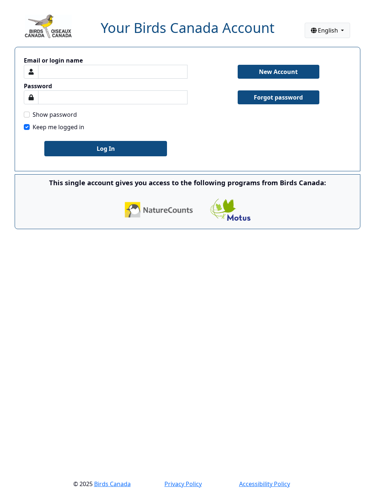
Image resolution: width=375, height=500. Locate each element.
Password (38, 86)
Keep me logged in (58, 127)
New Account (278, 72)
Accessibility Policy (264, 484)
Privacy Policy (183, 484)
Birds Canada (112, 484)
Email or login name (53, 60)
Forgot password (278, 97)
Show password (55, 115)
